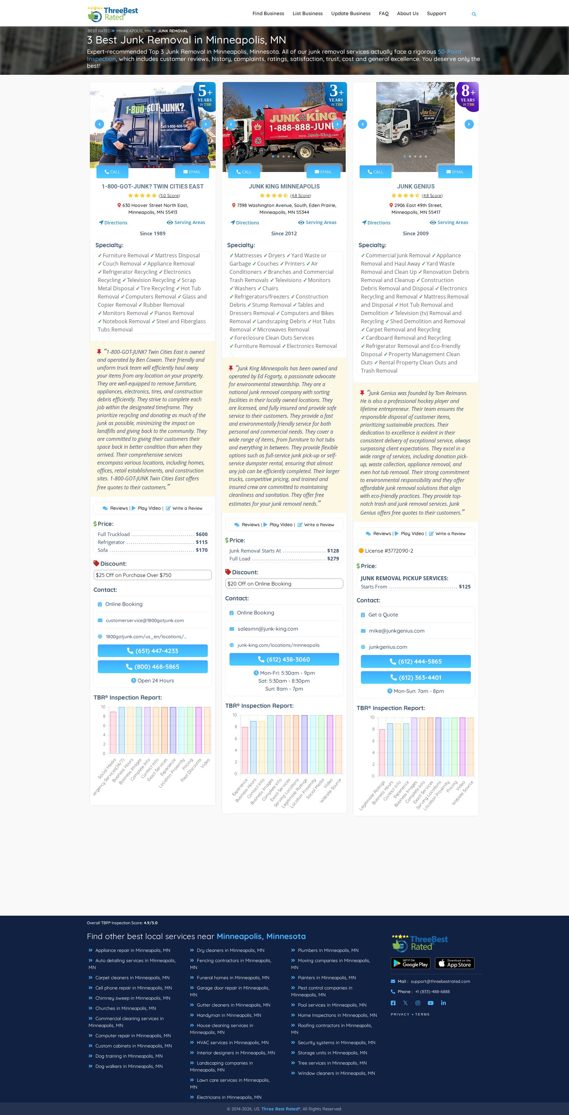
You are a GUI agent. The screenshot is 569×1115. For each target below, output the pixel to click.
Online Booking (124, 604)
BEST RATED (99, 30)
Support (436, 13)
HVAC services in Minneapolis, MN (232, 1042)
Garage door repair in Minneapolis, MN (229, 991)
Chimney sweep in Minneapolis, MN (132, 998)
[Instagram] (418, 1003)
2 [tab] (147, 156)
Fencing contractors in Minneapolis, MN (230, 964)
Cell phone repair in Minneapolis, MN (133, 988)
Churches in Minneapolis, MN (125, 1008)
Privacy (400, 1014)
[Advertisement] (284, 869)
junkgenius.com (388, 646)
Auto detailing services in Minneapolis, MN (132, 964)
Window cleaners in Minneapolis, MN (336, 1073)
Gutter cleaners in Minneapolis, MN (233, 1005)
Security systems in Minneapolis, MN (336, 1042)
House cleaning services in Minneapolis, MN (221, 1028)
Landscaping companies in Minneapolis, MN (221, 1066)
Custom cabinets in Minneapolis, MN (133, 1046)
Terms (422, 1014)
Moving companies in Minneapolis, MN (330, 964)
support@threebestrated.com (440, 981)
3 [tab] (152, 156)
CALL (114, 171)
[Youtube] (431, 1003)
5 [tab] (163, 156)
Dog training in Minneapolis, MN (128, 1056)
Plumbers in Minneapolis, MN (328, 950)
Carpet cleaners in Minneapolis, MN (132, 978)
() (169, 195)
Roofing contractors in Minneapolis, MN (331, 1028)
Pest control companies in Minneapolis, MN (321, 991)
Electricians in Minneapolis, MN (228, 1097)
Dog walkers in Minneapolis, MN (128, 1066)
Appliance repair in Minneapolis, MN (132, 950)
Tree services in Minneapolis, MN (332, 1063)
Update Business (350, 13)
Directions (115, 222)
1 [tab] (142, 156)
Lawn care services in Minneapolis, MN (230, 1083)
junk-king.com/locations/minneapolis (279, 645)
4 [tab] (157, 156)
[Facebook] (393, 1003)
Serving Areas (190, 222)
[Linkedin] (443, 1003)
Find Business (268, 13)
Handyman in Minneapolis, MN (228, 1015)
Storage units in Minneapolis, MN (332, 1053)
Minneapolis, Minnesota (261, 936)
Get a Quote (383, 614)
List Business (308, 13)
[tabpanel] (153, 127)
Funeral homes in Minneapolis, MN (232, 978)
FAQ (384, 13)
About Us (408, 13)
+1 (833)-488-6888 (432, 991)
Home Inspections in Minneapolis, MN (337, 1015)
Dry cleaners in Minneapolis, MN (230, 950)
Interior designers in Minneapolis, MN (235, 1053)
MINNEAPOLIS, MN (134, 30)
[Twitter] (405, 1003)
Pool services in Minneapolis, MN (331, 1005)
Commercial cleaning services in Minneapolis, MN (126, 1021)
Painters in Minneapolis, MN (326, 978)
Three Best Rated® (280, 1108)
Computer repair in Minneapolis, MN (132, 1036)
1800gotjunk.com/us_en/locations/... (146, 637)
